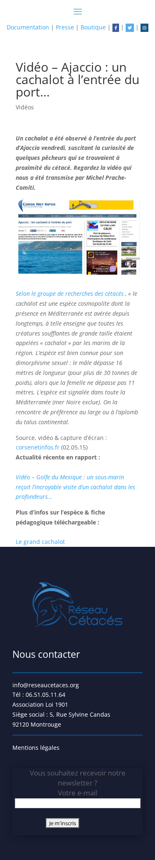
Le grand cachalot (40, 542)
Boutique (93, 27)
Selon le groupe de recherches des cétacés (70, 293)
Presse (65, 27)
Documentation (28, 27)
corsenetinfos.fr (38, 447)
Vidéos (25, 107)
